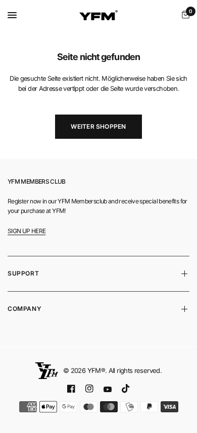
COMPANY (24, 308)
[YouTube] (108, 389)
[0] (183, 15)
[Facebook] (71, 389)
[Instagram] (89, 389)
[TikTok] (126, 388)
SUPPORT (23, 273)
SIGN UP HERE (26, 231)
